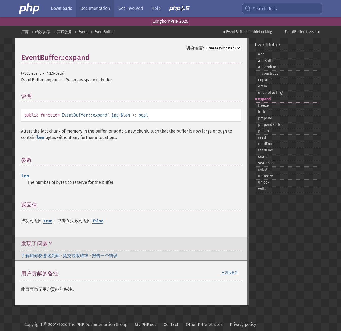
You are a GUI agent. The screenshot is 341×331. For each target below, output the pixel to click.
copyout (265, 80)
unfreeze (265, 176)
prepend (265, 118)
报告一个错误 (104, 255)
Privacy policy (243, 324)
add (261, 54)
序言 (25, 32)
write (262, 188)
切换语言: (195, 47)
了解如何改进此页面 (40, 255)
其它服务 (64, 32)
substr (263, 169)
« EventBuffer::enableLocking (247, 32)
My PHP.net (145, 324)
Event (83, 32)
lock (261, 112)
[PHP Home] (29, 8)
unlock (263, 182)
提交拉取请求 (75, 255)
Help (156, 8)
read (262, 137)
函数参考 (42, 32)
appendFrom (268, 67)
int (115, 115)
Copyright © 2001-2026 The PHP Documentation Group (75, 324)
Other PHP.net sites (204, 324)
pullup (263, 131)
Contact (171, 324)
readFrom (266, 144)
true (47, 221)
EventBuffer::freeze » (302, 32)
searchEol (266, 163)
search (264, 156)
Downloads (61, 8)
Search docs (265, 8)
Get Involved (131, 8)
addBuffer (266, 60)
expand (264, 99)
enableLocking (270, 92)
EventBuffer (104, 32)
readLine (265, 150)
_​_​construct (268, 73)
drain (262, 86)
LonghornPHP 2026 (170, 21)
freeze (263, 105)
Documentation (95, 8)
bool (143, 115)
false (97, 221)
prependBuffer (270, 124)
